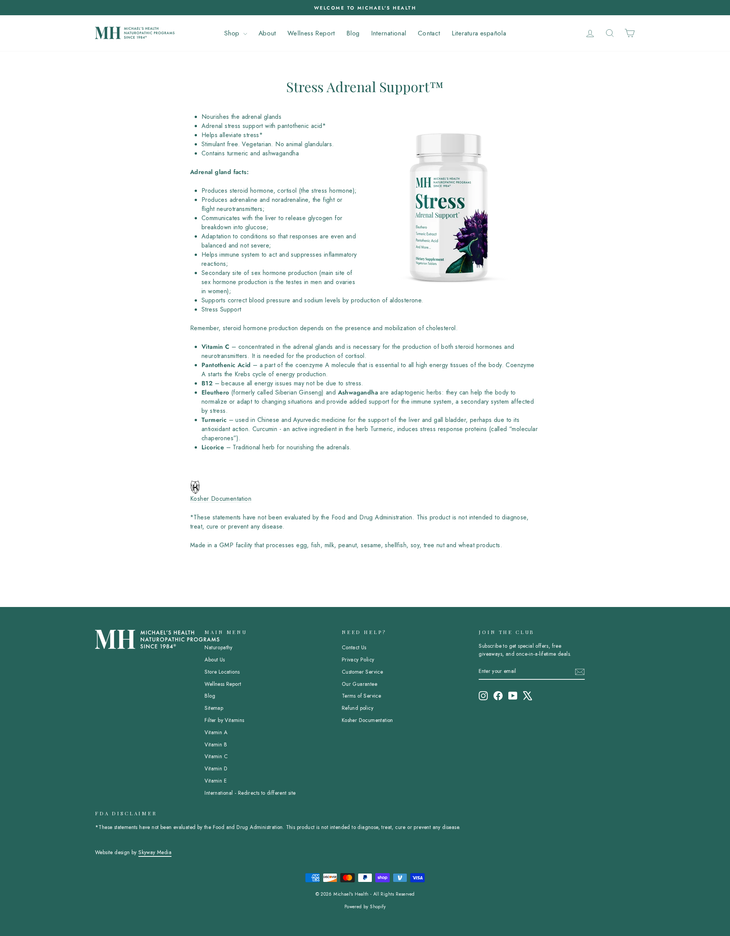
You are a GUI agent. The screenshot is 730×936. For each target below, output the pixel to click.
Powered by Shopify (365, 906)
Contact (429, 33)
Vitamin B (216, 744)
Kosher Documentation (220, 498)
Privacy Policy (358, 659)
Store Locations (222, 672)
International (388, 33)
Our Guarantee (359, 684)
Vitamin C (216, 756)
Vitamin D (216, 768)
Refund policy (357, 708)
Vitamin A (216, 732)
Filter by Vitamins (224, 720)
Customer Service (362, 672)
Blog (353, 33)
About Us (215, 659)
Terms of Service (361, 696)
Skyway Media (154, 852)
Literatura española (479, 33)
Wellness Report (311, 33)
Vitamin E (216, 780)
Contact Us (354, 647)
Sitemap (214, 708)
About (267, 33)
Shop (232, 33)
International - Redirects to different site (250, 793)
